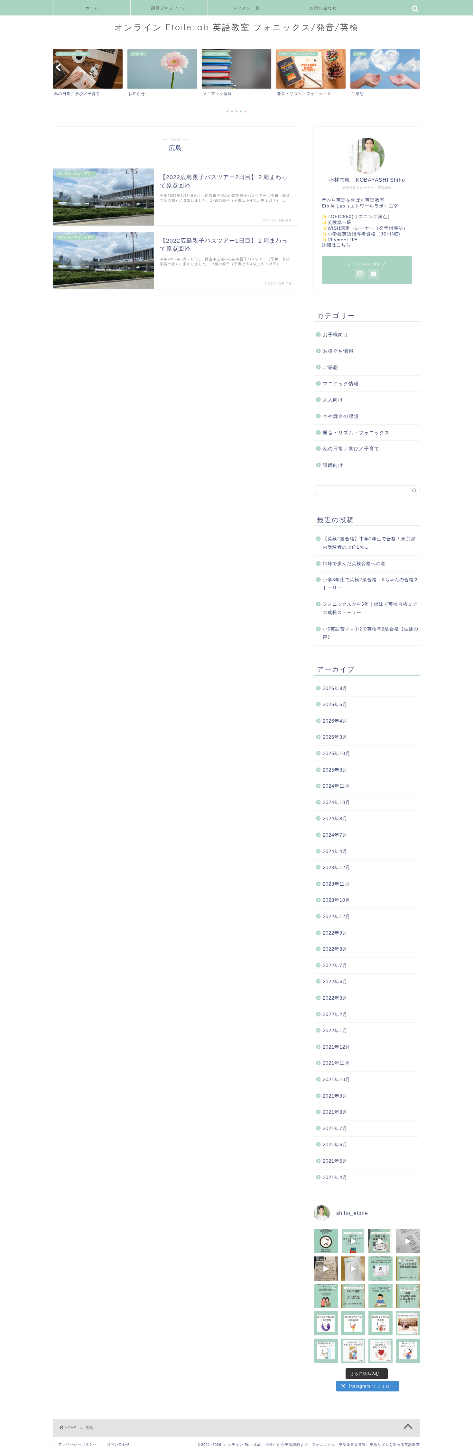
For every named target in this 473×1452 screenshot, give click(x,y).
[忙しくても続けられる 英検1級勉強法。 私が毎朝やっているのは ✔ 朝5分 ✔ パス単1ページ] (408, 1268)
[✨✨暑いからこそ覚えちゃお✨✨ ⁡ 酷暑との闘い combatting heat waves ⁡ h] (408, 1351)
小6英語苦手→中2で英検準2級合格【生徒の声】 (370, 633)
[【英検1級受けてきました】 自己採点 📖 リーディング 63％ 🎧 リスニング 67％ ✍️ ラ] (326, 1268)
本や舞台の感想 (341, 416)
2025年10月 (336, 753)
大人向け (333, 399)
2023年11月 (336, 884)
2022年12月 (336, 916)
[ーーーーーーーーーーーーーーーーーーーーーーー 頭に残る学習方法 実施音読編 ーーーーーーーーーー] (353, 1323)
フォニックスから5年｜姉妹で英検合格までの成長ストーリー (370, 608)
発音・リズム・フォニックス (356, 432)
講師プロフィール (169, 7)
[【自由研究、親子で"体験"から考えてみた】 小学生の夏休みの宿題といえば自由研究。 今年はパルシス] (353, 1241)
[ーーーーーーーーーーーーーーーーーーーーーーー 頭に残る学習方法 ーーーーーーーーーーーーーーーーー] (408, 1323)
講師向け (333, 465)
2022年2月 (335, 1014)
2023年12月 (336, 867)
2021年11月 (336, 1063)
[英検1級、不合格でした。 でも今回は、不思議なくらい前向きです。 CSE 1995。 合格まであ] (380, 1241)
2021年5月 (335, 1161)
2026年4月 (335, 721)
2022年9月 (335, 933)
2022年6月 (335, 981)
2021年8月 (335, 1112)
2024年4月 (335, 851)
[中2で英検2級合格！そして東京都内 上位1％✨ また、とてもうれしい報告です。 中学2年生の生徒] (326, 1241)
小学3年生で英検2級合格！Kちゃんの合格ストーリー (371, 584)
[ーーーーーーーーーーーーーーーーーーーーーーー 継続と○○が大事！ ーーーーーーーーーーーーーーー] (380, 1351)
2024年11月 (336, 786)
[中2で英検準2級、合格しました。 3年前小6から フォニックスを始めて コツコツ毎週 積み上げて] (380, 1296)
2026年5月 (335, 704)
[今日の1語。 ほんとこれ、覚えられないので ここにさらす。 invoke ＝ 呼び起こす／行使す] (353, 1268)
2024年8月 (335, 818)
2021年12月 (336, 1047)
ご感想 (330, 367)
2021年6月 (335, 1144)
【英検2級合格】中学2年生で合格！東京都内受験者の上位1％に (369, 543)
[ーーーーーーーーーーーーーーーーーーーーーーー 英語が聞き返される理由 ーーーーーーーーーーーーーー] (326, 1351)
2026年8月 (335, 688)
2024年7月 (335, 835)
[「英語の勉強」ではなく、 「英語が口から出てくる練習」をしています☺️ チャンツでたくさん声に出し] (408, 1241)
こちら (343, 245)
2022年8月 (335, 949)
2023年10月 (336, 900)
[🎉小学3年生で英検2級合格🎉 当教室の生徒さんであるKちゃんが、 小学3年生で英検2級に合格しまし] (380, 1268)
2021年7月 (335, 1128)
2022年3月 (335, 998)
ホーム (92, 7)
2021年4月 (335, 1177)
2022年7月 (335, 965)
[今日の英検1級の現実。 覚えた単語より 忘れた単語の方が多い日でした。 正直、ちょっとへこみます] (353, 1296)
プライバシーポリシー (77, 1444)
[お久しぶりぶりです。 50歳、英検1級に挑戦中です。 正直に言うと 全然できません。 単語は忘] (408, 1296)
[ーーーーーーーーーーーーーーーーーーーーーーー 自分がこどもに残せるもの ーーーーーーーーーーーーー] (353, 1351)
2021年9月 (335, 1096)
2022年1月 (335, 1030)
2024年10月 (336, 802)
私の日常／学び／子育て (351, 448)
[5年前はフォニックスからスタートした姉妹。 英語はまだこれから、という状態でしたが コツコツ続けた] (326, 1296)
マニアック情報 (341, 383)
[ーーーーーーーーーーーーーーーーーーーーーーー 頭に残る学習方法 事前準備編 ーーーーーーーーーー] (380, 1323)
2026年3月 (335, 737)
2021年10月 (336, 1079)
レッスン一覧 (246, 7)
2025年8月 (335, 770)
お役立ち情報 (338, 351)
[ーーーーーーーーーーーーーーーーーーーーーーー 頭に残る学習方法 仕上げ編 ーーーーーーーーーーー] (326, 1323)
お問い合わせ (323, 7)
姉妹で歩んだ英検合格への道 (354, 563)
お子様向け (335, 334)
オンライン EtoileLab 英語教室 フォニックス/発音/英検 (236, 27)
